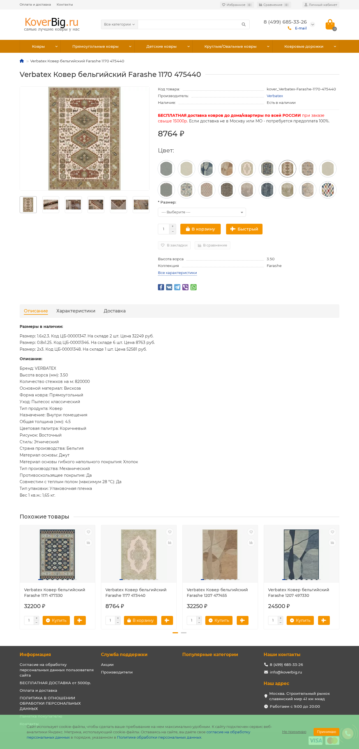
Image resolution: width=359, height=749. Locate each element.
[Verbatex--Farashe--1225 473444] (186, 168)
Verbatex (275, 95)
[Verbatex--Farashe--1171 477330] (267, 168)
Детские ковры (161, 46)
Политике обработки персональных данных (159, 737)
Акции (107, 664)
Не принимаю (294, 732)
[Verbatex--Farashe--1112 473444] (327, 168)
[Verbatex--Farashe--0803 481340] (327, 189)
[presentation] (20, 204)
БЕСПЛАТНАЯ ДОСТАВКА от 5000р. (55, 683)
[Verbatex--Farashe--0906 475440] (206, 189)
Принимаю (326, 732)
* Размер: (167, 202)
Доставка (115, 311)
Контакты (65, 4)
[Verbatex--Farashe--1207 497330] (206, 168)
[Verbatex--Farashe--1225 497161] (166, 168)
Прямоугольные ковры (95, 46)
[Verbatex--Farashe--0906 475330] (226, 189)
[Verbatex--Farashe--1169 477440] (307, 168)
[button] (175, 632)
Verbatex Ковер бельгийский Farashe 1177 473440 (136, 592)
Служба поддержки (124, 654)
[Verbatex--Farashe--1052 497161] (166, 189)
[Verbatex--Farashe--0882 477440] (307, 189)
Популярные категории (210, 654)
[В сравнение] (88, 543)
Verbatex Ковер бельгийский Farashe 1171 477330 (54, 592)
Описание (36, 311)
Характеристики (75, 311)
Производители (117, 672)
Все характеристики (177, 272)
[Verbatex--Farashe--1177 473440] (247, 168)
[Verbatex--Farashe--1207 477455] (226, 168)
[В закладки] (88, 532)
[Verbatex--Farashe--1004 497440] (186, 189)
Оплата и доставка (35, 4)
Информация (35, 654)
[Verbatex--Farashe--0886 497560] (247, 189)
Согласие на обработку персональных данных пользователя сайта (57, 669)
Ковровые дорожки (303, 46)
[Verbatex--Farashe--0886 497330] (267, 189)
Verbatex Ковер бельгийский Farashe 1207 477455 (217, 592)
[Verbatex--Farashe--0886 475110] (287, 189)
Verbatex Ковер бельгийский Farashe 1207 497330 (298, 592)
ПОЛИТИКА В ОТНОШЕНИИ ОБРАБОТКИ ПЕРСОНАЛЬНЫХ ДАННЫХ (50, 703)
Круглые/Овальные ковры (230, 46)
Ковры (38, 46)
